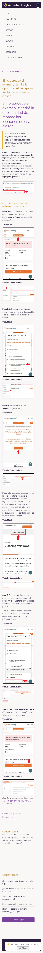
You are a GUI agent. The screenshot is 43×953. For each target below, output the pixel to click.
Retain (9, 36)
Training (10, 47)
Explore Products (15, 25)
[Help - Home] (21, 5)
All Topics (11, 19)
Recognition (11, 52)
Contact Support (14, 58)
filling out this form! (22, 837)
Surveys (9, 41)
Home (8, 13)
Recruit (9, 30)
